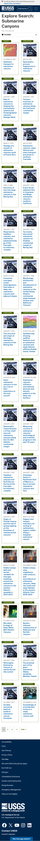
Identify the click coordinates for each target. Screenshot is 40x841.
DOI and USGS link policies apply (14, 764)
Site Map (5, 759)
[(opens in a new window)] (4, 825)
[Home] (8, 10)
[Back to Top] (32, 833)
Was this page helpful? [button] (21, 839)
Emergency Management (11, 790)
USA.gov (5, 772)
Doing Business (7, 785)
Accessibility (6, 742)
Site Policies (6, 751)
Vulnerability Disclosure (11, 777)
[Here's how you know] (20, 2)
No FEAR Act (7, 768)
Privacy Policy (7, 755)
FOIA (4, 746)
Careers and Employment (11, 781)
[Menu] (36, 8)
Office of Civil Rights (9, 794)
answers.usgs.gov (8, 834)
